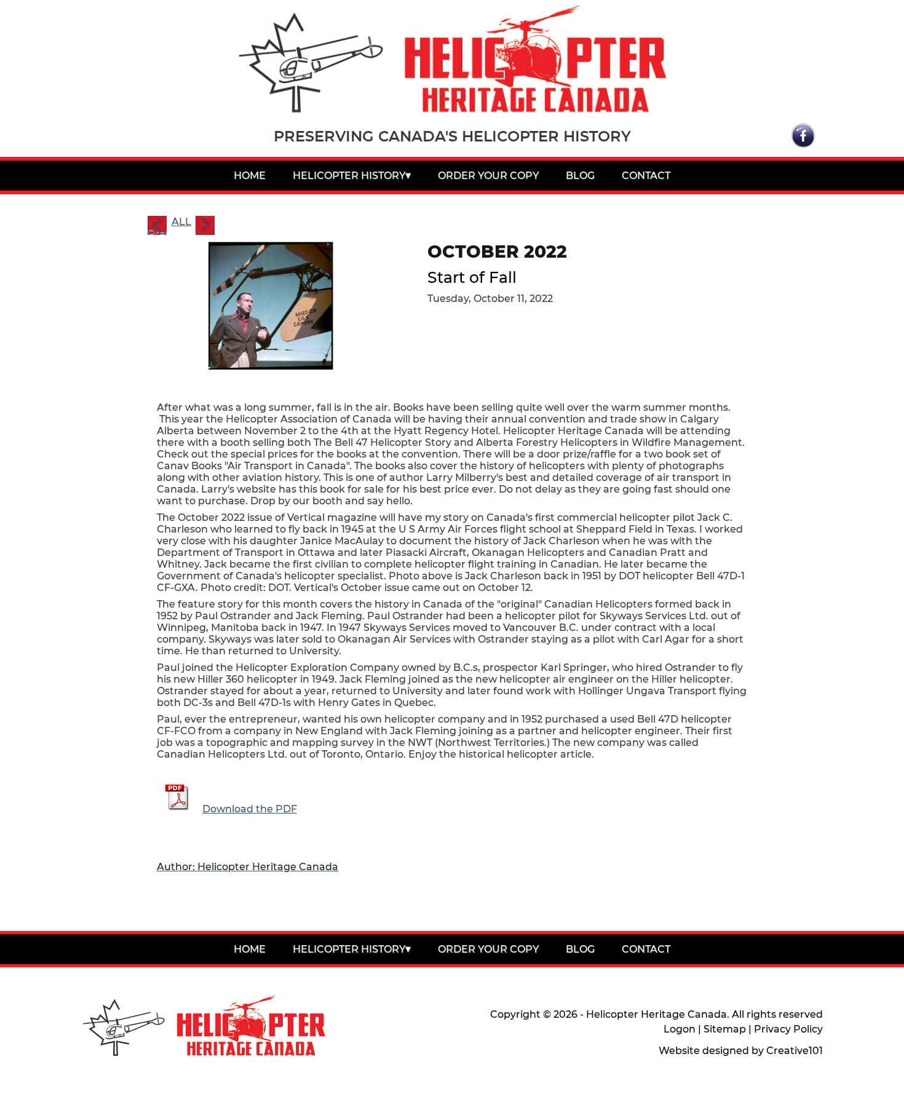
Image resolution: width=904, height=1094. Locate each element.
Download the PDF (249, 809)
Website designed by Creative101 (741, 1050)
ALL (181, 222)
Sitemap (725, 1029)
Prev (157, 231)
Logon (680, 1029)
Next (205, 225)
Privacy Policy (788, 1029)
